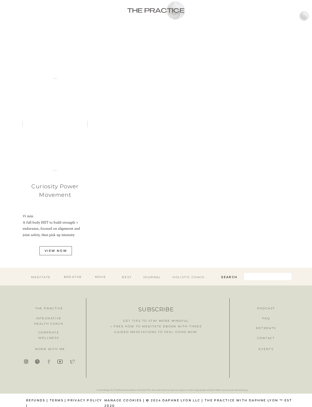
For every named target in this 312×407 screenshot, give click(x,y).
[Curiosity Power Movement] (55, 124)
